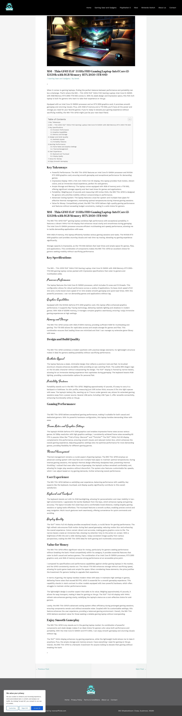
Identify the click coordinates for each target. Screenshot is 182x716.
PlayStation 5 (125, 8)
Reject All (25, 708)
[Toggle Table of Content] (129, 119)
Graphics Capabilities (60, 132)
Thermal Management (60, 149)
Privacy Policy (76, 700)
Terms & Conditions (92, 700)
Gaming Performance (57, 144)
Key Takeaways (54, 122)
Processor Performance (61, 130)
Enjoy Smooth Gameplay (58, 161)
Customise (12, 708)
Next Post (141, 669)
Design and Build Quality (59, 137)
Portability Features (59, 142)
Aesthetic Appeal (58, 139)
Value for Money (55, 159)
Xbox (136, 8)
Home (88, 8)
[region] (25, 701)
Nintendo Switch (148, 8)
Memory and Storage (60, 134)
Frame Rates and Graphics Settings (64, 147)
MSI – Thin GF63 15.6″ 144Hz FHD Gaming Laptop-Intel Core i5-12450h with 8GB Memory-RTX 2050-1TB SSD (90, 125)
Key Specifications (56, 127)
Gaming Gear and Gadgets (105, 8)
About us (162, 8)
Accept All (37, 708)
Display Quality (58, 156)
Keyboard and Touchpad (61, 154)
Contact (172, 8)
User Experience (55, 151)
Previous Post (42, 669)
